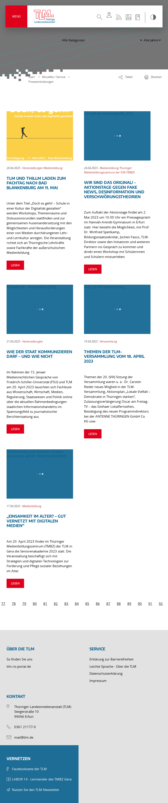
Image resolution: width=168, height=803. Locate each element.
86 (98, 603)
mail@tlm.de (23, 737)
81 (45, 603)
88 (119, 603)
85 (87, 603)
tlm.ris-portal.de (19, 666)
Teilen (129, 77)
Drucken (156, 77)
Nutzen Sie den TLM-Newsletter (35, 789)
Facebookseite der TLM (29, 769)
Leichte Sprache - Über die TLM (112, 666)
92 (161, 603)
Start (31, 77)
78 (14, 603)
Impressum (98, 680)
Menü (16, 16)
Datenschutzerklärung (105, 673)
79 (24, 603)
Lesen (15, 265)
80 (35, 603)
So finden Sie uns (19, 659)
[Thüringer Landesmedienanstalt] (45, 16)
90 (140, 603)
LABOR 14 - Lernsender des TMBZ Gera (42, 779)
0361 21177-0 (25, 727)
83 (66, 603)
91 (150, 603)
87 (108, 603)
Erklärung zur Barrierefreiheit (111, 659)
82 (56, 603)
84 (77, 603)
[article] (45, 192)
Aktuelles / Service (53, 77)
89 (129, 603)
